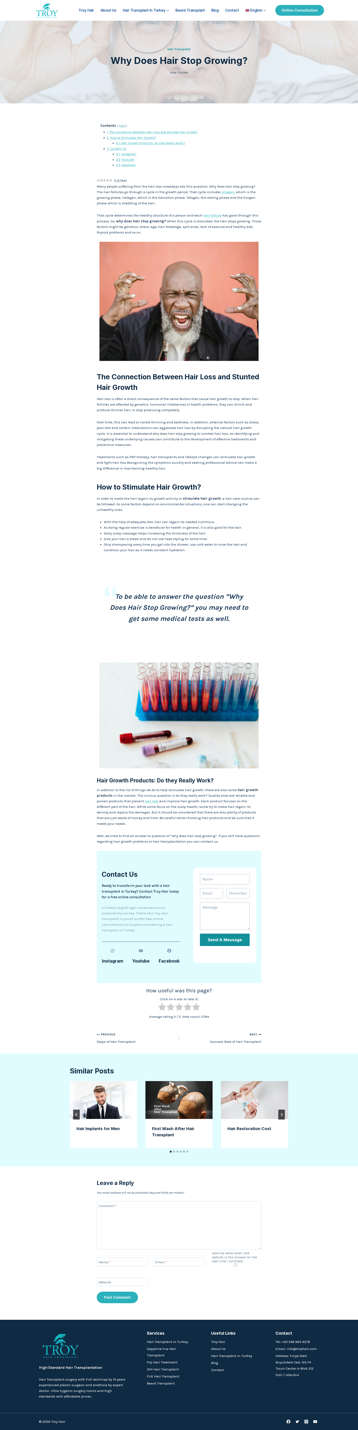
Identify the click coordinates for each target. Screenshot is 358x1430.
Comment (108, 1206)
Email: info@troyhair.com (296, 1349)
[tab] (171, 1152)
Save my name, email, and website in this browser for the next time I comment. (234, 1257)
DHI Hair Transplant (163, 1369)
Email (161, 1262)
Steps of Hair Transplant (116, 1038)
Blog (215, 10)
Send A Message (225, 939)
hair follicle (212, 215)
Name (105, 1262)
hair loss (151, 801)
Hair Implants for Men (98, 1128)
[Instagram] (306, 1421)
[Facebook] (288, 1421)
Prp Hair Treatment (162, 1362)
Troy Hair (86, 10)
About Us (108, 10)
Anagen (228, 192)
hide (122, 125)
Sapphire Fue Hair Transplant (161, 1352)
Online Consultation (300, 10)
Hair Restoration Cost (249, 1128)
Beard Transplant (190, 10)
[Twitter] (297, 1421)
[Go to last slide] (76, 1115)
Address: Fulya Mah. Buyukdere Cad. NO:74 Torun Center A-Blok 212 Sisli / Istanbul (294, 1365)
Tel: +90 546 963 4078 (293, 1342)
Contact (232, 10)
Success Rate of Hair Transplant (235, 1038)
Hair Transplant (179, 49)
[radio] (162, 1007)
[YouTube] (315, 1421)
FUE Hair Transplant (163, 1376)
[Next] (281, 1115)
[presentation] (103, 1100)
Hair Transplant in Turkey (167, 1342)
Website (105, 1282)
